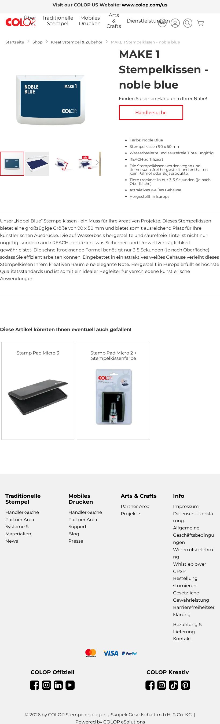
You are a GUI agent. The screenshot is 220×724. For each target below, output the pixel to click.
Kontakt (182, 638)
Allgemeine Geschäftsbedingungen (193, 535)
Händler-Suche (22, 512)
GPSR (179, 571)
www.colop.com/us (144, 5)
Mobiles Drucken (90, 21)
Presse (75, 541)
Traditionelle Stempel (57, 21)
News (11, 541)
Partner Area (19, 519)
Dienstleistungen (148, 21)
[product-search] (188, 23)
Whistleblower (189, 564)
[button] (37, 163)
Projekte (130, 513)
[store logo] (20, 22)
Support (77, 526)
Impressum (186, 506)
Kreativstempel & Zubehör (76, 42)
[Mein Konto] (175, 24)
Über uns (30, 21)
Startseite (14, 42)
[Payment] (110, 654)
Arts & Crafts (114, 20)
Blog (73, 533)
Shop (37, 42)
